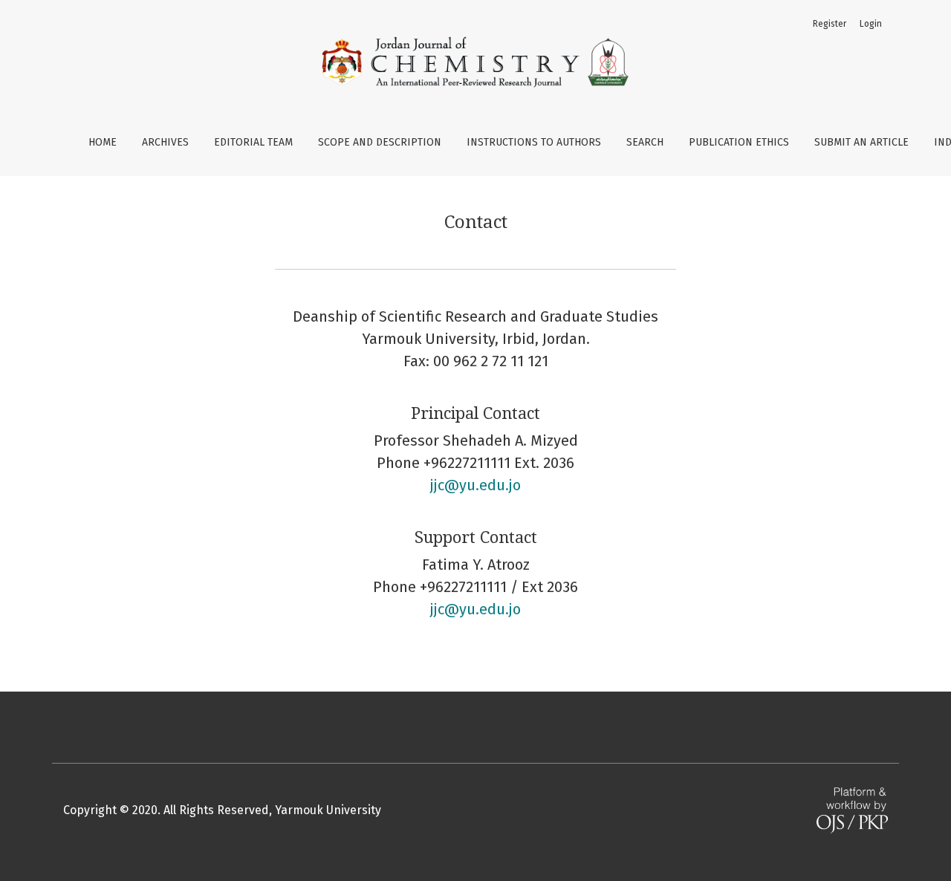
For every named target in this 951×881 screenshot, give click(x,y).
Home (102, 142)
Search (644, 142)
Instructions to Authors (534, 142)
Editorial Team (253, 142)
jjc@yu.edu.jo (475, 485)
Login (871, 24)
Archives (165, 142)
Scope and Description (379, 142)
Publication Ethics (739, 142)
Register (829, 24)
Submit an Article (861, 142)
